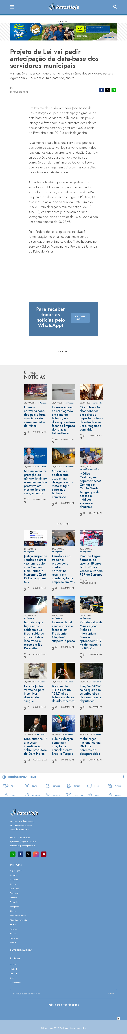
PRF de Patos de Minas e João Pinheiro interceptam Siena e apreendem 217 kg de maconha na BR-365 (91, 635)
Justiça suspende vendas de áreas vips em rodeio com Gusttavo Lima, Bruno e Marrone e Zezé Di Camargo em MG (35, 569)
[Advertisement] (63, 1027)
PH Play (13, 924)
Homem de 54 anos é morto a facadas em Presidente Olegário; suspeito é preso (63, 631)
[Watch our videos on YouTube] (43, 854)
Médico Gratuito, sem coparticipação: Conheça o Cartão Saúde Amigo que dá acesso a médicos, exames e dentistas (90, 490)
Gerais (13, 911)
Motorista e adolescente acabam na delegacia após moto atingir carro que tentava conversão (62, 484)
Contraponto (15, 982)
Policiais (13, 929)
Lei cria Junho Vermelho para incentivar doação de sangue (34, 693)
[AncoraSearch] (115, 7)
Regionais (14, 937)
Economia (14, 888)
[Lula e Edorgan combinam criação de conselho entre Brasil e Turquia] (63, 723)
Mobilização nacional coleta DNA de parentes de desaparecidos (90, 746)
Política (13, 933)
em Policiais (42, 402)
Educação (14, 893)
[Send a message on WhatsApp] (12, 854)
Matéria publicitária (18, 920)
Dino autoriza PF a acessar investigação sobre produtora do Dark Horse (35, 746)
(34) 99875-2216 (28, 841)
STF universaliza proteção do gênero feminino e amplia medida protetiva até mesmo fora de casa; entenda (35, 482)
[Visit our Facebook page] (20, 854)
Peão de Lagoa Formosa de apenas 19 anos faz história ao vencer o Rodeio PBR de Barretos (91, 565)
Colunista (14, 879)
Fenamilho (14, 902)
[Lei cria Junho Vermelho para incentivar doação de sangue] (35, 670)
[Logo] (63, 6)
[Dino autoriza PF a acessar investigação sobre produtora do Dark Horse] (35, 723)
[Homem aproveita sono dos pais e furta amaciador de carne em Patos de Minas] (35, 391)
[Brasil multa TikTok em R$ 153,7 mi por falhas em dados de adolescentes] (63, 670)
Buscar (111, 993)
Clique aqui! (80, 317)
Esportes (13, 897)
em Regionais (29, 551)
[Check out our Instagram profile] (36, 854)
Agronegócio (16, 870)
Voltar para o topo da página (63, 1004)
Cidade (13, 875)
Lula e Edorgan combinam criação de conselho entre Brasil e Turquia (62, 746)
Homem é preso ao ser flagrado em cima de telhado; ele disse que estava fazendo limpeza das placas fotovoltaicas (63, 420)
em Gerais (41, 681)
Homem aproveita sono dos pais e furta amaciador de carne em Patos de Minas (35, 416)
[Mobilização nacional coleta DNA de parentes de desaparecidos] (91, 723)
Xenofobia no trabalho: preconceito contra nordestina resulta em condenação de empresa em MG (63, 569)
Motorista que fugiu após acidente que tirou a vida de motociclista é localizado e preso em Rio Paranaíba (34, 635)
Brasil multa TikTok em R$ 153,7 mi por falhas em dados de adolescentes (63, 693)
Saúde (13, 942)
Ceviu (12, 978)
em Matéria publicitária (89, 469)
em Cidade (97, 402)
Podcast (13, 973)
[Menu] (12, 7)
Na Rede (14, 969)
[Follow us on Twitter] (28, 854)
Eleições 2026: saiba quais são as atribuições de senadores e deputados (90, 693)
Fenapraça (14, 906)
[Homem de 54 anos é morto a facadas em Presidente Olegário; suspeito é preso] (63, 604)
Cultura (13, 884)
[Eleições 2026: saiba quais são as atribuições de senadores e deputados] (91, 670)
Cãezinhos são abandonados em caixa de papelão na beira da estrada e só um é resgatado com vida (91, 418)
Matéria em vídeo (18, 915)
